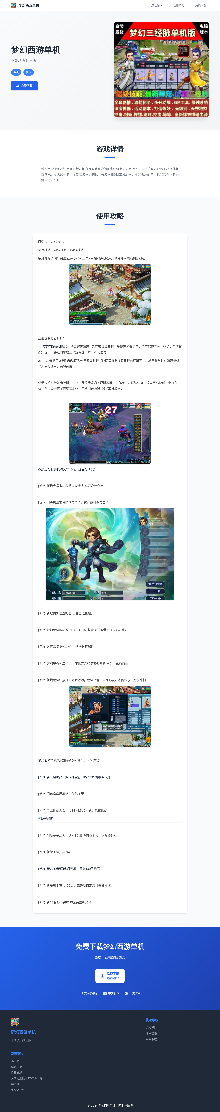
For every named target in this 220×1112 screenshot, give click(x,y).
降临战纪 (16, 1072)
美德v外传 (17, 1090)
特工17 (15, 1084)
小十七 (15, 1061)
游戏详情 (156, 5)
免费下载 (200, 5)
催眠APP (16, 1067)
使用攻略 (178, 5)
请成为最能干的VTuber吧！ (28, 1078)
